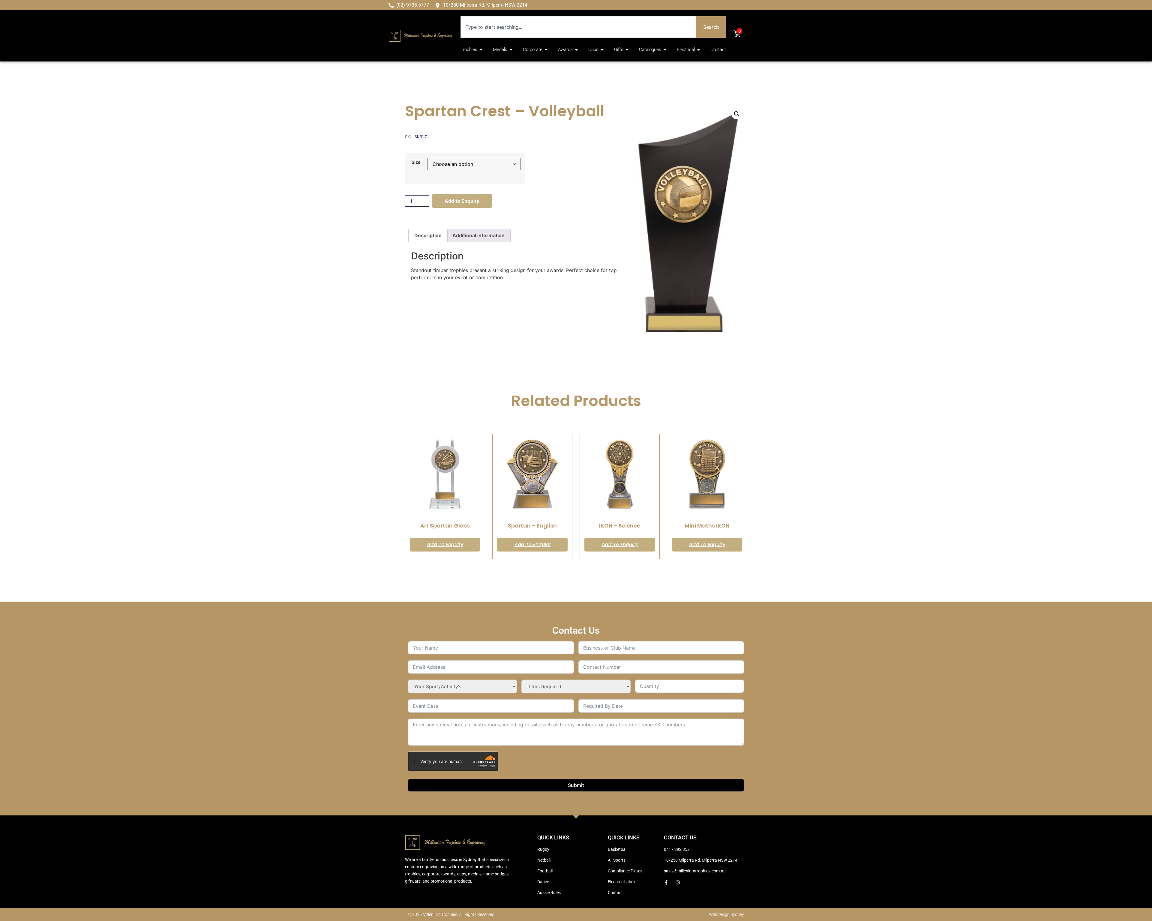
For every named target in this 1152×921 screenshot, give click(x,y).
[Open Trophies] (481, 49)
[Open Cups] (602, 49)
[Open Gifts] (627, 49)
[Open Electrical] (698, 49)
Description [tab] (428, 235)
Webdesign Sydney (726, 914)
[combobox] (578, 27)
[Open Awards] (576, 49)
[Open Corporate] (546, 49)
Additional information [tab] (478, 235)
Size (416, 162)
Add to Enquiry (462, 201)
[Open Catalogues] (665, 49)
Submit (576, 785)
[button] (736, 114)
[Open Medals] (511, 49)
